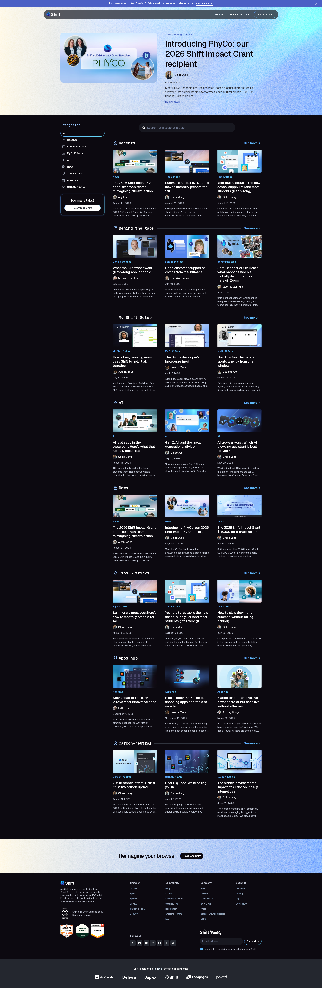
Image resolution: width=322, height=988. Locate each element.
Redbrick (158, 968)
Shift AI (133, 904)
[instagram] (133, 943)
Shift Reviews (171, 904)
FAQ (167, 919)
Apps (132, 893)
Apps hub (118, 691)
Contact (204, 919)
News (189, 34)
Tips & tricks (172, 176)
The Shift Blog (173, 34)
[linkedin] (139, 943)
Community (235, 14)
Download (240, 888)
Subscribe (253, 941)
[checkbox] (201, 949)
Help (248, 14)
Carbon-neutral (122, 776)
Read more (173, 102)
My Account (241, 904)
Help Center (171, 909)
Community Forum (174, 898)
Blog (167, 888)
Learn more (202, 3)
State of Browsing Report (213, 914)
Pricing (239, 893)
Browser (219, 14)
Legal (238, 898)
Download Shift (265, 14)
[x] (166, 943)
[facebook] (159, 943)
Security (134, 914)
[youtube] (146, 943)
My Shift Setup (121, 351)
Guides (168, 893)
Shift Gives (206, 904)
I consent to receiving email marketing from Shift (230, 949)
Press (203, 909)
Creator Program (173, 914)
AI (114, 436)
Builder (133, 888)
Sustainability (207, 898)
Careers (204, 893)
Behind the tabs (122, 261)
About (203, 888)
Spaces (133, 898)
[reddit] (173, 943)
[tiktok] (153, 943)
